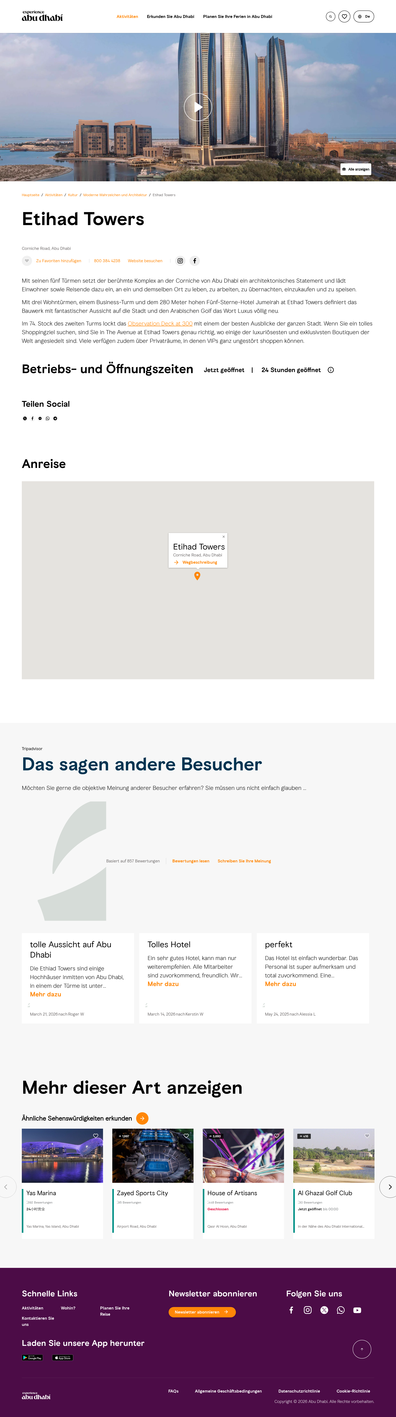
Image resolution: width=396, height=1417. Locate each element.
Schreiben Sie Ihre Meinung (244, 861)
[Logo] (42, 16)
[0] (344, 16)
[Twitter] (324, 1310)
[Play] (198, 107)
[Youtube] (357, 1310)
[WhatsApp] (341, 1310)
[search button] (330, 16)
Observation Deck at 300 (160, 323)
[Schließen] (223, 537)
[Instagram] (180, 261)
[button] (363, 16)
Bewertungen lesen (190, 861)
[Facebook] (194, 261)
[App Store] (62, 1360)
